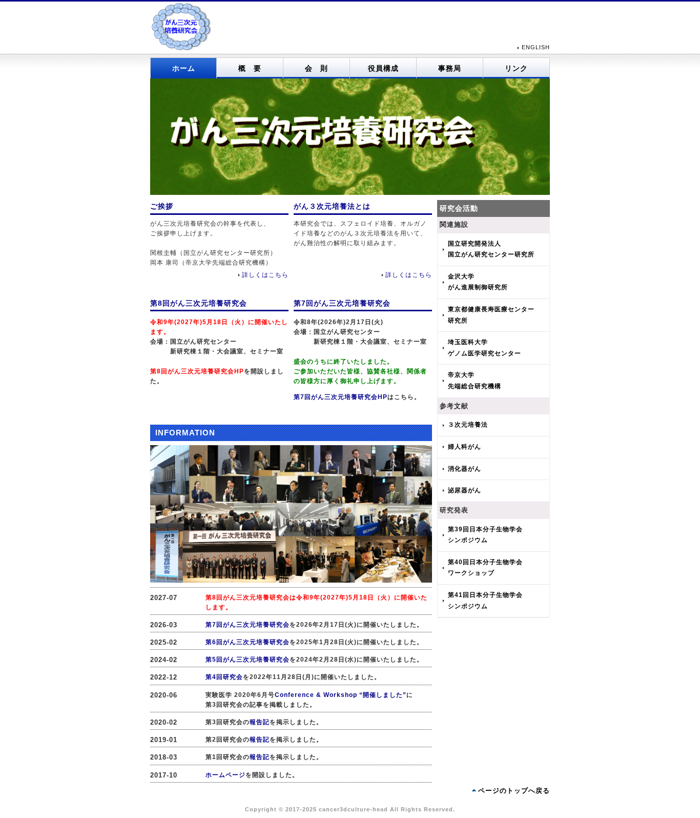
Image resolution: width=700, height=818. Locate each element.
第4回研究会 (224, 677)
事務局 (449, 68)
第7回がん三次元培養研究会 (247, 624)
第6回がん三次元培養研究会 (247, 642)
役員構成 (383, 68)
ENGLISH (536, 47)
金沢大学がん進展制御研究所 (478, 282)
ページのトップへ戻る (514, 790)
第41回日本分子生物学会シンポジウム (485, 600)
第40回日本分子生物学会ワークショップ (485, 567)
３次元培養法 (468, 424)
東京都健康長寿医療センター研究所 (491, 315)
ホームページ (225, 775)
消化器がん (464, 468)
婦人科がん (464, 446)
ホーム (183, 68)
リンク (516, 68)
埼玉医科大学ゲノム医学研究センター (484, 347)
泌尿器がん (464, 490)
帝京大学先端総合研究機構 (474, 380)
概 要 (249, 68)
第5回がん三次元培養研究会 (247, 659)
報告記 (260, 722)
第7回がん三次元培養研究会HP (340, 397)
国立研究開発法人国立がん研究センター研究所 (491, 249)
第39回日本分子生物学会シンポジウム (485, 535)
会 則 (316, 68)
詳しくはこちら (265, 274)
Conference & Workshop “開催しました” (340, 695)
